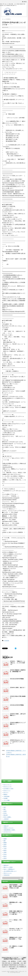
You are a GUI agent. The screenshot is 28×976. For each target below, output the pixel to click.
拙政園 (4, 838)
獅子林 (4, 846)
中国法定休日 (6, 875)
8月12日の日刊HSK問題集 (17, 678)
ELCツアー (5, 792)
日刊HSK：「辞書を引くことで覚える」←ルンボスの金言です (17, 663)
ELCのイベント (6, 790)
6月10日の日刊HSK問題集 (17, 705)
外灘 (4, 807)
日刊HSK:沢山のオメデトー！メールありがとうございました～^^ (18, 742)
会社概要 (5, 798)
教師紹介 (5, 794)
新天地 (4, 813)
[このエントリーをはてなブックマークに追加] (15, 648)
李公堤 (4, 854)
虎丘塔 (4, 858)
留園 (4, 840)
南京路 (4, 811)
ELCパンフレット (7, 784)
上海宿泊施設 (6, 796)
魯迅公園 (5, 815)
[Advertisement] (12, 769)
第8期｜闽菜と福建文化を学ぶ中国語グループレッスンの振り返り (16, 913)
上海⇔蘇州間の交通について (10, 871)
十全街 (4, 848)
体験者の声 (5, 865)
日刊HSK (6, 640)
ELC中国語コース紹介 (8, 788)
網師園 (4, 842)
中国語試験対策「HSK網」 (9, 829)
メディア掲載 (6, 800)
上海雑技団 (5, 819)
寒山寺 (4, 856)
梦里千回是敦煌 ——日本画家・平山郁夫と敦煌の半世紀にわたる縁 (15, 886)
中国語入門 (5, 826)
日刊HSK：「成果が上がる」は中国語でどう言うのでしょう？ (17, 733)
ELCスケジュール (7, 786)
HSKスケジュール (7, 873)
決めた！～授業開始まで (9, 869)
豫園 (4, 809)
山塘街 (4, 852)
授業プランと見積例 (7, 867)
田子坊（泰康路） (7, 817)
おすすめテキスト (7, 831)
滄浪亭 (4, 844)
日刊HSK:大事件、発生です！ (18, 687)
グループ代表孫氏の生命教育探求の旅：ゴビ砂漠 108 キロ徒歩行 (15, 895)
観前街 (4, 850)
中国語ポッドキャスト (8, 827)
